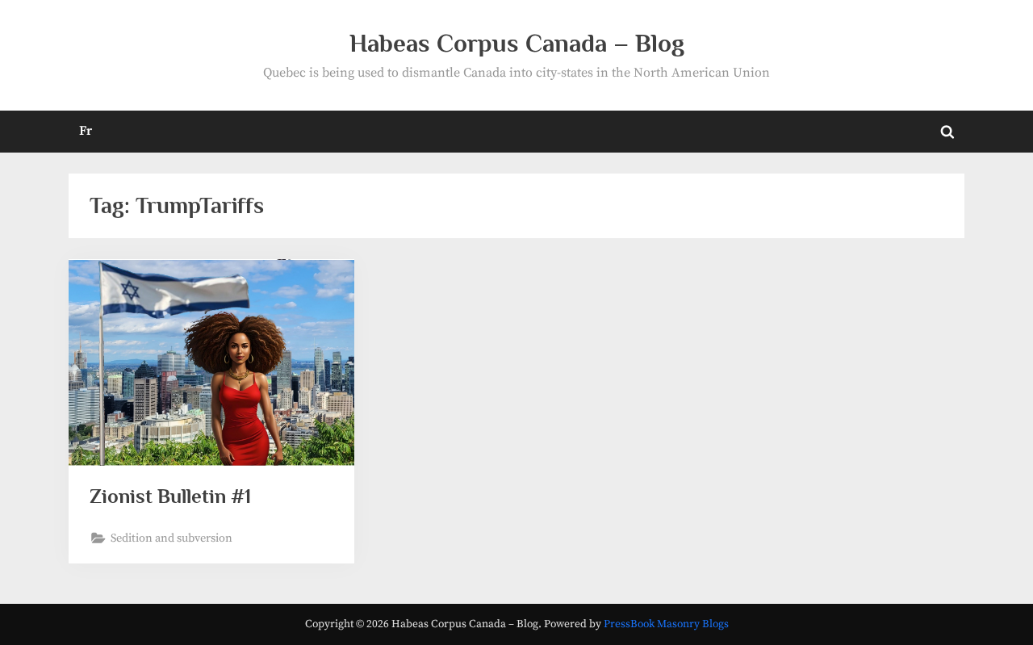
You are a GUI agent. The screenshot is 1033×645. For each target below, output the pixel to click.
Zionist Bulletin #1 (170, 496)
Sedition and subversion (171, 538)
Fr (85, 131)
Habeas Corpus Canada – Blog (516, 43)
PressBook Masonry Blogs (666, 624)
